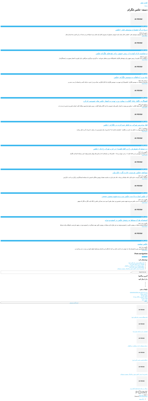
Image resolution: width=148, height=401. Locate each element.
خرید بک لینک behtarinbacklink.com (138, 292)
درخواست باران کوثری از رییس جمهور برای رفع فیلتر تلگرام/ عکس (121, 54)
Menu (146, 6)
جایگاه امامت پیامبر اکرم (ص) (136, 267)
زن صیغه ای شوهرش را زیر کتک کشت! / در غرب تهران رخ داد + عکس (120, 149)
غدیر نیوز (143, 3)
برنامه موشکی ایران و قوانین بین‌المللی (134, 265)
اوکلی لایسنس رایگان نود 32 (140, 296)
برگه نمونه (141, 399)
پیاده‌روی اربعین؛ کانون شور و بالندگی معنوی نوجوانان (130, 268)
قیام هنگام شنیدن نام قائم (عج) (136, 263)
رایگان (145, 301)
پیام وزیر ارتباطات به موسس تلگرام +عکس (130, 77)
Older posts (144, 256)
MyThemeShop (143, 396)
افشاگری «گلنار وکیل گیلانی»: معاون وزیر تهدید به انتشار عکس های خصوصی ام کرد (115, 101)
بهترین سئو (144, 299)
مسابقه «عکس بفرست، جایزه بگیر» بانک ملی (129, 173)
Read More (144, 36)
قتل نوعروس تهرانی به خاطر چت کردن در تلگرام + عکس (125, 125)
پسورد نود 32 (144, 295)
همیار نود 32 (144, 298)
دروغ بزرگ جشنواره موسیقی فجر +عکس (131, 30)
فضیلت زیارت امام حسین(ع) (137, 264)
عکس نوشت (142, 244)
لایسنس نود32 (143, 294)
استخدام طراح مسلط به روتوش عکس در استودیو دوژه (126, 220)
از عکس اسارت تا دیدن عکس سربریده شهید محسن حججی (124, 196)
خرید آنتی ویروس (74, 302)
